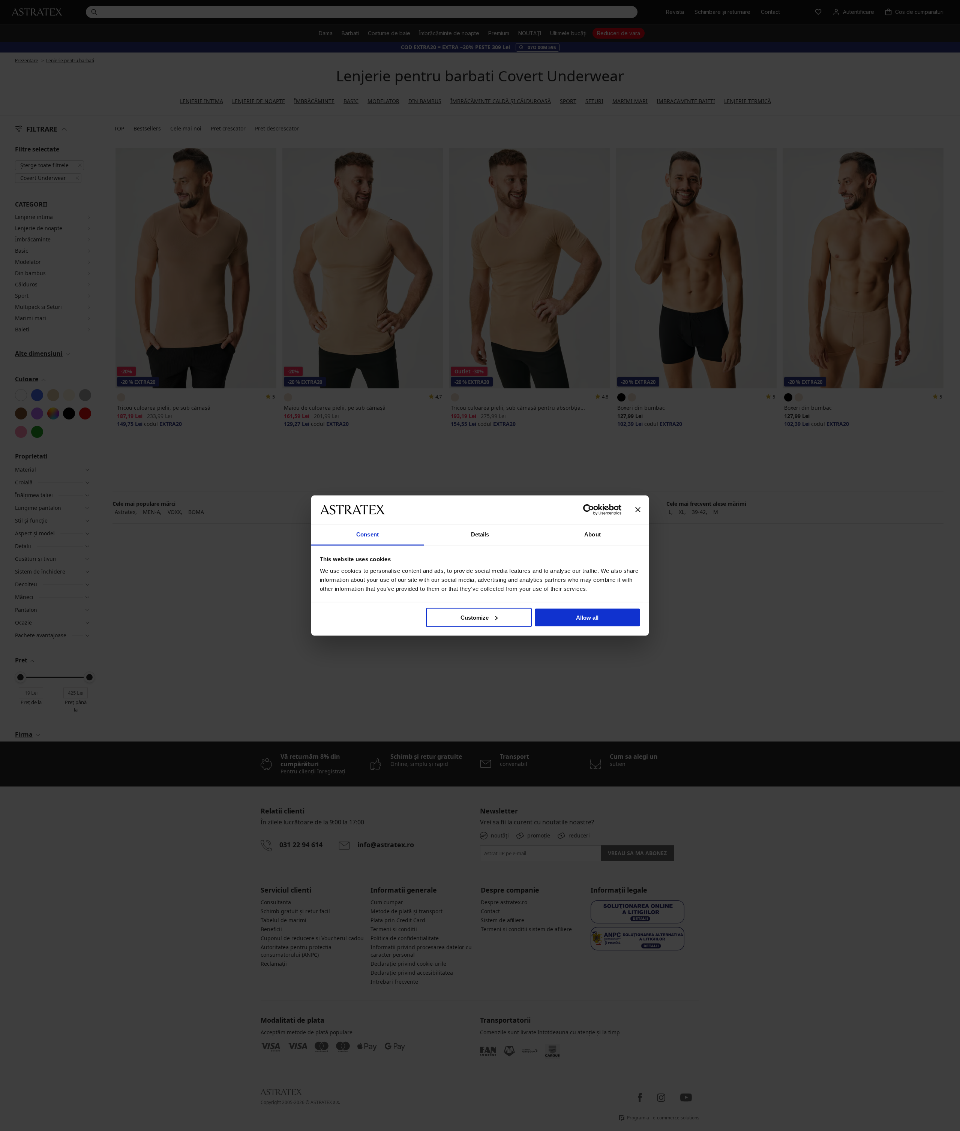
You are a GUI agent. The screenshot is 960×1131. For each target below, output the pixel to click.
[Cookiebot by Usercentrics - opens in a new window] (588, 509)
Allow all (587, 617)
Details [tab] (480, 534)
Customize (474, 617)
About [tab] (592, 534)
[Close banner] (637, 509)
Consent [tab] (367, 534)
